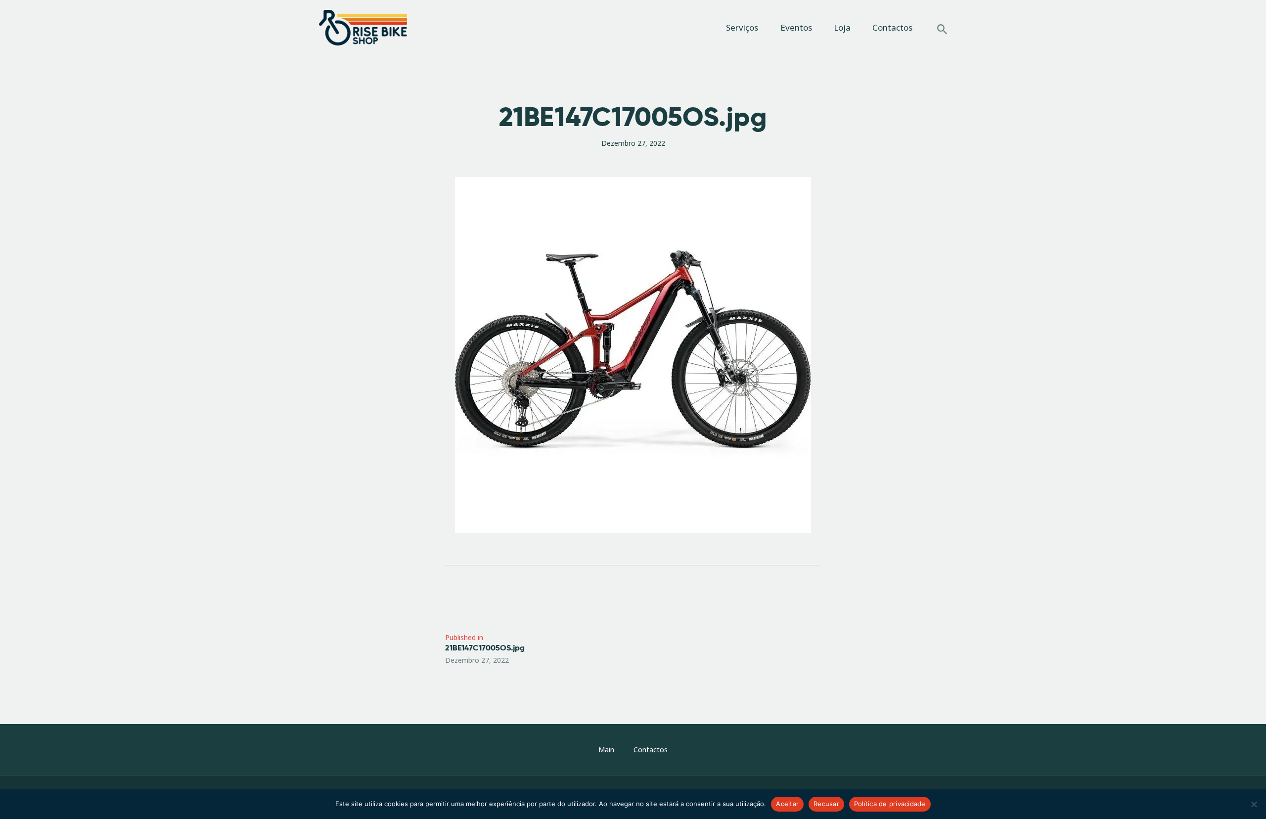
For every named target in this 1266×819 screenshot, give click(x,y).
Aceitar (787, 804)
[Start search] (942, 29)
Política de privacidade (890, 804)
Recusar (826, 804)
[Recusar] (1254, 804)
